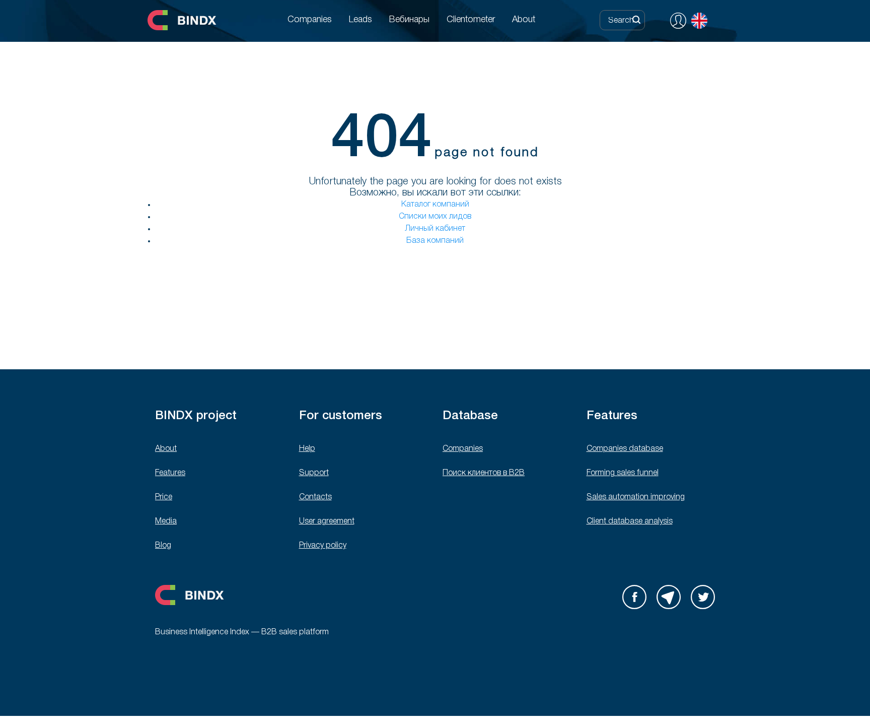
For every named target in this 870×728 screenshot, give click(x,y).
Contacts (315, 497)
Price (163, 497)
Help (307, 448)
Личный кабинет (435, 228)
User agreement (326, 521)
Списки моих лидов (435, 216)
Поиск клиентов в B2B (484, 473)
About (166, 448)
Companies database (625, 448)
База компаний (435, 240)
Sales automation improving (636, 497)
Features (170, 473)
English (699, 21)
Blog (163, 545)
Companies (463, 448)
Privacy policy (322, 545)
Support (314, 473)
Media (166, 521)
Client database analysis (630, 521)
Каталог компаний (435, 204)
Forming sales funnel (623, 473)
